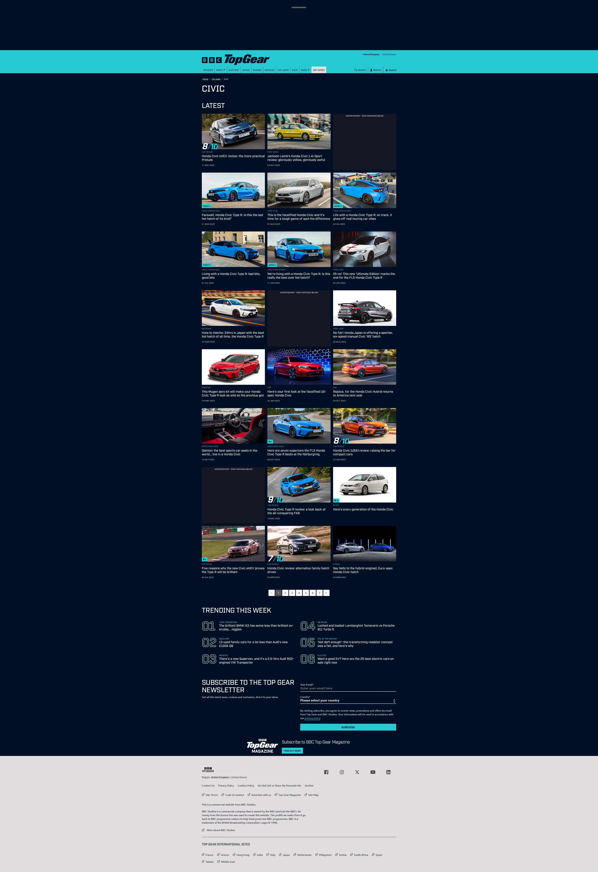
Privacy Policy (226, 785)
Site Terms (212, 794)
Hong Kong (243, 854)
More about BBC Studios (218, 830)
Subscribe (348, 727)
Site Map (313, 794)
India (260, 854)
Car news (216, 79)
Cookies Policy (246, 785)
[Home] (240, 59)
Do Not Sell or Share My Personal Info (279, 785)
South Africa (361, 854)
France (209, 854)
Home (205, 79)
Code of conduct (234, 794)
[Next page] (326, 593)
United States (389, 54)
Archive (309, 785)
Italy (272, 854)
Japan (286, 854)
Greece (225, 854)
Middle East (228, 861)
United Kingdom (371, 54)
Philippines (325, 854)
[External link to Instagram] (342, 772)
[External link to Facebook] (326, 772)
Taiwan (210, 861)
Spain (379, 854)
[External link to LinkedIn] (388, 772)
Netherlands (304, 854)
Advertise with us (261, 794)
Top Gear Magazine (289, 794)
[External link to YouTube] (373, 772)
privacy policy (312, 718)
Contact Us (208, 785)
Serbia (342, 854)
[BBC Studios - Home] (209, 770)
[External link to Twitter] (357, 772)
